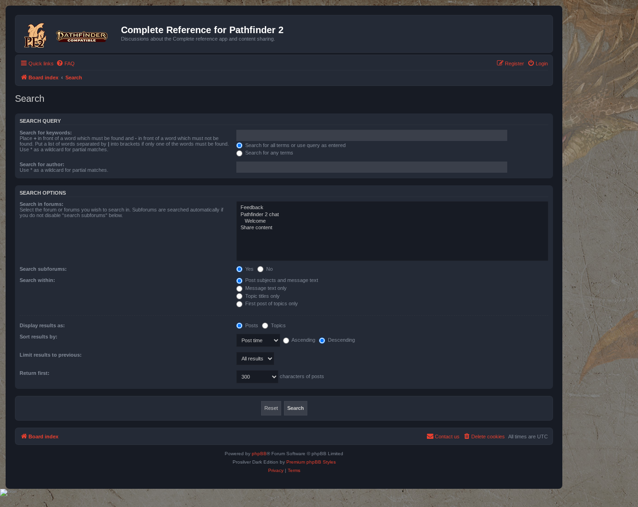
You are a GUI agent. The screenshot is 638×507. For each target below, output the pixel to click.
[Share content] (392, 228)
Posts (251, 325)
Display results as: (42, 325)
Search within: (37, 280)
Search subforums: (43, 269)
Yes (249, 269)
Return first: (35, 373)
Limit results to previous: (51, 355)
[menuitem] (65, 63)
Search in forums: (42, 204)
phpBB (259, 453)
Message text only (265, 288)
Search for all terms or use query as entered (295, 145)
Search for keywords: (46, 132)
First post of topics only (271, 303)
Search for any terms (268, 152)
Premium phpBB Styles (311, 462)
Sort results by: (38, 336)
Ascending (303, 340)
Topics (277, 325)
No (269, 269)
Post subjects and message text (281, 280)
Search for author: (42, 164)
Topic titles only (262, 296)
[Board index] (69, 33)
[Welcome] (392, 221)
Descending (340, 340)
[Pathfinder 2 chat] (392, 214)
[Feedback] (392, 207)
